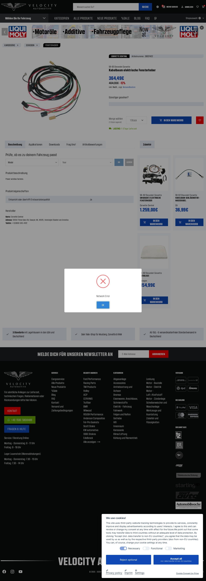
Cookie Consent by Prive (187, 573)
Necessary (134, 548)
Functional (157, 548)
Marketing (179, 548)
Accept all (176, 559)
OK (103, 304)
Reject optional (128, 559)
